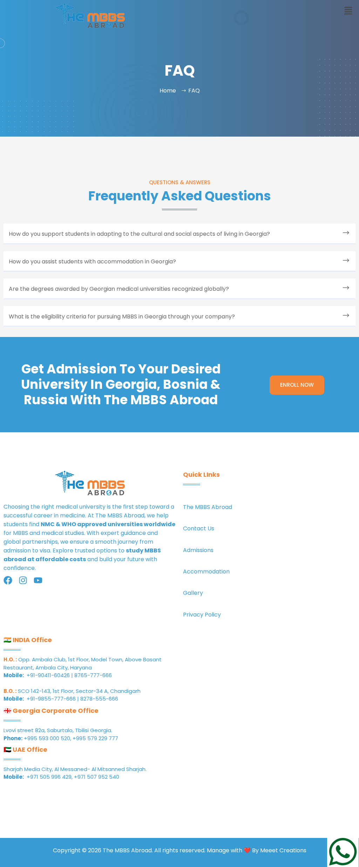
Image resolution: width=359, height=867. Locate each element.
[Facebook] (8, 580)
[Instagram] (23, 580)
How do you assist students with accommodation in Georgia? (92, 261)
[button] (348, 11)
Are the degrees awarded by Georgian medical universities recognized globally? (119, 289)
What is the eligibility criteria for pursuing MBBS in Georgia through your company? (122, 316)
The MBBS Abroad (119, 515)
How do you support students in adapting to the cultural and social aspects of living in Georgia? (139, 234)
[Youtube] (38, 580)
